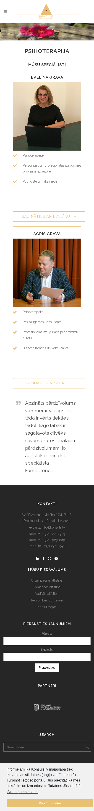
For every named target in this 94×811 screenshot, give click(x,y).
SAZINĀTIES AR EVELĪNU (46, 216)
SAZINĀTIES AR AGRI (46, 383)
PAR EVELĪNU (47, 118)
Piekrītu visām (50, 803)
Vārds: (47, 634)
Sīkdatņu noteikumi (22, 792)
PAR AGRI (47, 275)
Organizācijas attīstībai (47, 580)
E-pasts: (47, 649)
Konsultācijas (47, 607)
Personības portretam (47, 600)
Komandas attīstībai (47, 587)
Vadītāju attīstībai (47, 594)
